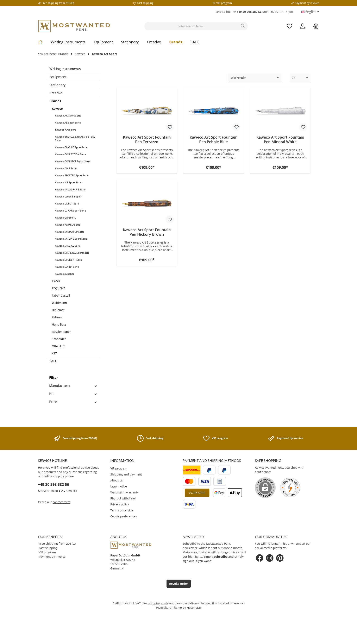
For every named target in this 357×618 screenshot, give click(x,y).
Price (53, 401)
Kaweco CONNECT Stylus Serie (72, 161)
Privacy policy (119, 504)
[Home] (44, 42)
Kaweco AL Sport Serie (68, 122)
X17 (54, 353)
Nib (52, 393)
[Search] (243, 26)
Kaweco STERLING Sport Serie (72, 252)
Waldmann (59, 303)
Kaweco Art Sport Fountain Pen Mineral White (280, 139)
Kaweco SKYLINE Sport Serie (71, 238)
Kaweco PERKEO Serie (67, 224)
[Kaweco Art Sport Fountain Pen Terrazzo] (147, 111)
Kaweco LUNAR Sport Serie (70, 210)
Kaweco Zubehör (64, 274)
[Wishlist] (289, 26)
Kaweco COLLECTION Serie (70, 154)
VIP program (118, 468)
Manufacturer (60, 385)
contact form (61, 502)
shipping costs (158, 603)
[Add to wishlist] (169, 127)
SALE (53, 361)
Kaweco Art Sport (65, 129)
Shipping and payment (126, 474)
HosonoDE (194, 608)
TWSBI (56, 281)
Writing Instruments (65, 69)
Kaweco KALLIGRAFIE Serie (70, 189)
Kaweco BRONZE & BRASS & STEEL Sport (75, 138)
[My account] (302, 26)
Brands (55, 101)
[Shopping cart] (314, 26)
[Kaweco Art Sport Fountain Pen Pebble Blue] (213, 111)
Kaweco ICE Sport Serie (68, 182)
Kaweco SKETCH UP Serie (69, 231)
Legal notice (118, 486)
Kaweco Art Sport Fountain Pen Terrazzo (147, 139)
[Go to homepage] (74, 26)
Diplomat (58, 310)
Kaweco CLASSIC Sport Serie (71, 147)
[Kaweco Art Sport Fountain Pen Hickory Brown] (147, 203)
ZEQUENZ (58, 288)
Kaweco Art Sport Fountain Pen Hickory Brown (147, 232)
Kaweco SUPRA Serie (67, 267)
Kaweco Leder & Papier (68, 196)
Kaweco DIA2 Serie (66, 168)
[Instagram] (269, 558)
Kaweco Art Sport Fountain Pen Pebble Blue (213, 139)
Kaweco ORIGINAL (65, 217)
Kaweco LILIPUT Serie (67, 203)
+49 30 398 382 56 (53, 484)
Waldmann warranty (124, 492)
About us (116, 480)
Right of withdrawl (123, 498)
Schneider (59, 339)
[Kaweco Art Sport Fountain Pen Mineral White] (280, 111)
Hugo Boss (59, 324)
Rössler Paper (61, 332)
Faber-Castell (61, 295)
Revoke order (178, 584)
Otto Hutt (58, 346)
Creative (55, 93)
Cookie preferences (123, 516)
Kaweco (57, 109)
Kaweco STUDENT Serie (68, 259)
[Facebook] (259, 558)
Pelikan (57, 317)
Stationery (57, 85)
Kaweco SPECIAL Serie (68, 245)
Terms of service (121, 510)
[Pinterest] (279, 558)
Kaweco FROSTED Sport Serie (72, 175)
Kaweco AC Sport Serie (68, 115)
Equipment (58, 77)
